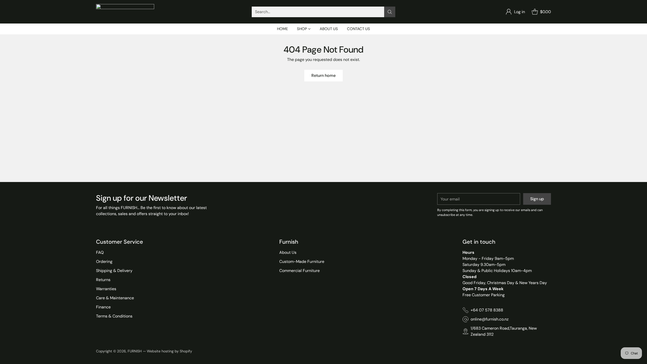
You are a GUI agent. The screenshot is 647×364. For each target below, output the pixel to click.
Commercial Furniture (299, 270)
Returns (103, 279)
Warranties (106, 288)
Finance (103, 307)
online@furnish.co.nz (490, 319)
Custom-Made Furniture (301, 261)
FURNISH (135, 351)
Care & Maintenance (115, 298)
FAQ (100, 252)
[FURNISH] (125, 11)
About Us (287, 252)
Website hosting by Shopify (169, 351)
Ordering (104, 261)
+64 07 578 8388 (487, 310)
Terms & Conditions (114, 316)
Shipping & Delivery (114, 270)
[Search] (389, 12)
